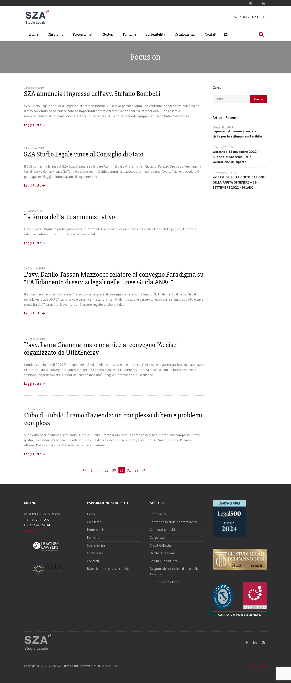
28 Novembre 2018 (36, 409)
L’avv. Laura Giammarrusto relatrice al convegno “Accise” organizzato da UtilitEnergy (101, 349)
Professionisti (83, 34)
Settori (108, 34)
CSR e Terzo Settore (164, 582)
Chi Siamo (55, 34)
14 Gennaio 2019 (34, 338)
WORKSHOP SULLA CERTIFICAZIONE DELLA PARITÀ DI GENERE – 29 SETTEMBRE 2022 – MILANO (239, 182)
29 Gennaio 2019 (34, 211)
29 (107, 470)
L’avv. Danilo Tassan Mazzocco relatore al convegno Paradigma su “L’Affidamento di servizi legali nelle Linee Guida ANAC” (113, 278)
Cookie (262, 666)
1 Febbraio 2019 (34, 87)
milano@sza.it (32, 530)
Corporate (157, 537)
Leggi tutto (32, 125)
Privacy (251, 666)
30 (114, 470)
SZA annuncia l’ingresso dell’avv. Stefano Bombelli (92, 94)
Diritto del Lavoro (162, 553)
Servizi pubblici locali (164, 561)
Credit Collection (162, 545)
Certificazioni (185, 34)
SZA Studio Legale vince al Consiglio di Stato (83, 154)
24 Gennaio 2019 (34, 268)
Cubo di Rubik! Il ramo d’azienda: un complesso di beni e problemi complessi (113, 419)
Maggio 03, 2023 (223, 127)
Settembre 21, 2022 (224, 173)
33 (136, 470)
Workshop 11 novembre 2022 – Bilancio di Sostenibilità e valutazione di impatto (236, 156)
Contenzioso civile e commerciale (174, 522)
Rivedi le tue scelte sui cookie (108, 568)
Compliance (158, 514)
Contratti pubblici (162, 529)
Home (33, 34)
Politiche (129, 34)
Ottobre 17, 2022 (223, 147)
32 (129, 470)
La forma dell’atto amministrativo (69, 217)
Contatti (211, 34)
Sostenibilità (155, 34)
